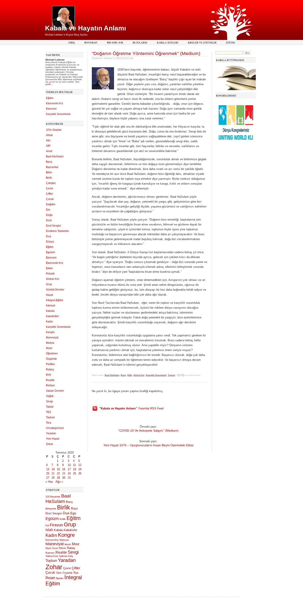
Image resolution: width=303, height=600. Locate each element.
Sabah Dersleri (55, 390)
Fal (47, 525)
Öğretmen (52, 353)
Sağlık (49, 396)
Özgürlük (51, 358)
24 (69, 473)
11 (74, 465)
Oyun (55, 548)
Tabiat (49, 406)
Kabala (50, 310)
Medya (50, 342)
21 (53, 473)
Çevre (49, 188)
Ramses (50, 552)
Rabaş (50, 369)
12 (79, 465)
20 (47, 473)
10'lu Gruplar (53, 129)
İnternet (50, 305)
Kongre (50, 332)
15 (58, 469)
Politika (50, 364)
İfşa (75, 572)
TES (48, 412)
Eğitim (230, 42)
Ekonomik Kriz (54, 103)
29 (58, 477)
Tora (48, 422)
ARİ (48, 145)
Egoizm (50, 252)
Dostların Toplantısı (57, 231)
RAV (48, 374)
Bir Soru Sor (115, 42)
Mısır (75, 544)
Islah (49, 530)
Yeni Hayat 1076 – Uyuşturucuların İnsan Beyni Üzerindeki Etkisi (148, 445)
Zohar (49, 444)
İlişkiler (59, 578)
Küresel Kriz (52, 540)
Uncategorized (55, 428)
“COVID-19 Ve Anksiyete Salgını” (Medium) (148, 430)
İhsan (50, 577)
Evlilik (63, 519)
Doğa (49, 215)
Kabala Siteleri (167, 42)
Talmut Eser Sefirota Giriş (59, 556)
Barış (49, 161)
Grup (49, 284)
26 (79, 473)
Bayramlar (52, 167)
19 (79, 469)
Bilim (49, 172)
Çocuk (50, 199)
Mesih (68, 544)
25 (74, 473)
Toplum (50, 417)
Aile (48, 140)
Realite (50, 380)
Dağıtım (50, 204)
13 (47, 469)
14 (53, 469)
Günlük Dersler (55, 289)
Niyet (49, 348)
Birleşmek (50, 508)
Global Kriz (52, 278)
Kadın (49, 321)
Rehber (50, 385)
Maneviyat (52, 337)
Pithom (62, 548)
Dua (48, 236)
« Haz (49, 481)
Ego (73, 513)
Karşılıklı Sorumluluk (58, 114)
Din (48, 209)
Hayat (49, 294)
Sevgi (49, 401)
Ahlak (49, 135)
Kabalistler (52, 316)
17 (69, 469)
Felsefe (50, 273)
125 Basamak (52, 496)
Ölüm (59, 572)
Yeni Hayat (52, 438)
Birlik (49, 177)
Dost (48, 220)
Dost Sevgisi (53, 225)
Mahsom (64, 540)
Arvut (49, 151)
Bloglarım (140, 42)
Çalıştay (51, 183)
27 (47, 477)
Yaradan (51, 433)
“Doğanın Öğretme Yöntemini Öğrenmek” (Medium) (146, 53)
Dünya (50, 241)
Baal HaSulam (54, 156)
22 (58, 473)
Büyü (74, 508)
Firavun (56, 525)
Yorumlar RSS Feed (131, 408)
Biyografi (90, 42)
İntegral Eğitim (54, 300)
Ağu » (59, 481)
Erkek (49, 268)
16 (63, 469)
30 (63, 477)
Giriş (71, 42)
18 (74, 469)
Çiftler (49, 193)
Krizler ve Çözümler (202, 42)
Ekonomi (51, 108)
